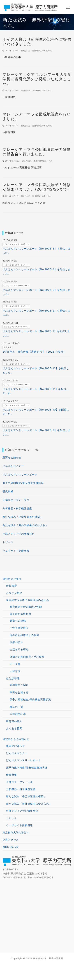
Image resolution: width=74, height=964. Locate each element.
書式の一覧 (16, 706)
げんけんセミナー (13, 465)
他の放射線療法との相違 (24, 635)
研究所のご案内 (12, 578)
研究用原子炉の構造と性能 (26, 606)
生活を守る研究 (19, 649)
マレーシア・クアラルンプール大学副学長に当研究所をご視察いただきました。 (37, 79)
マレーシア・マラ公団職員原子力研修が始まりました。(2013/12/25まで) (36, 186)
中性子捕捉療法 (19, 627)
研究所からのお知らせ (16, 739)
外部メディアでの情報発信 (19, 533)
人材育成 (15, 671)
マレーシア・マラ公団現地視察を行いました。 (37, 116)
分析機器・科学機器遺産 (17, 508)
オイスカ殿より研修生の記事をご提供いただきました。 (37, 41)
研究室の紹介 (14, 721)
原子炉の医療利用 (20, 613)
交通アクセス (10, 839)
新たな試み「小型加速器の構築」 (23, 516)
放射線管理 (13, 678)
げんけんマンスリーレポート (20, 474)
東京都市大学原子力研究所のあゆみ (27, 600)
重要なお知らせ (12, 457)
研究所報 (8, 491)
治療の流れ (16, 642)
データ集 (15, 663)
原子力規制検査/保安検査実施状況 (23, 482)
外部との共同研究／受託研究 (27, 656)
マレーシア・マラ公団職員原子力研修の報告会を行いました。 (36, 151)
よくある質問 (14, 728)
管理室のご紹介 (19, 684)
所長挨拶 (11, 585)
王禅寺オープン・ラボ (16, 499)
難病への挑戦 (18, 620)
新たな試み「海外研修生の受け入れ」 (36, 51)
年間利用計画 (18, 713)
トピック (8, 542)
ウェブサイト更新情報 (16, 550)
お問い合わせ (10, 846)
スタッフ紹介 (14, 592)
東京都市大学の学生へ (16, 832)
